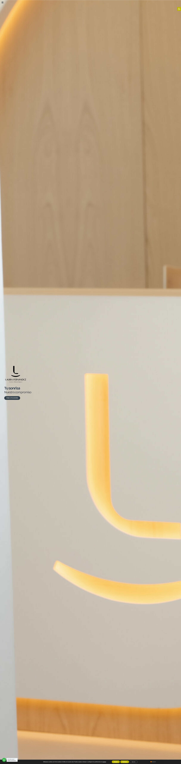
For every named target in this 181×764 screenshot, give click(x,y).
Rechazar (124, 761)
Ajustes (133, 761)
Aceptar (116, 761)
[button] (179, 9)
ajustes (104, 761)
